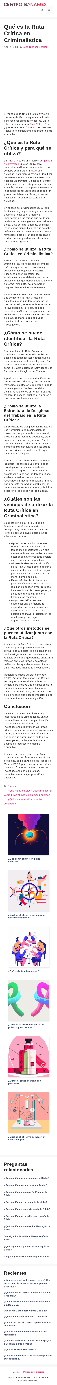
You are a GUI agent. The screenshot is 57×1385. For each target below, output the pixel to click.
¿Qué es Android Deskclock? (20, 1350)
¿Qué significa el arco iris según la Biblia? (27, 1209)
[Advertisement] (28, 82)
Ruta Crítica (36, 124)
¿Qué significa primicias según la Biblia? (26, 1178)
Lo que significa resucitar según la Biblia (26, 1257)
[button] (42, 10)
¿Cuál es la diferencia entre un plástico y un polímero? (26, 1026)
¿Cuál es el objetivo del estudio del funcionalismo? (26, 916)
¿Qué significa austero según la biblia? (25, 1202)
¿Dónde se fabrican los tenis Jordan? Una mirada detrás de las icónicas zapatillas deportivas (27, 1283)
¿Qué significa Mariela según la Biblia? (25, 1185)
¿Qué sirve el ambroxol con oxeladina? (25, 1316)
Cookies (17, 1372)
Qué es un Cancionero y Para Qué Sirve (26, 1311)
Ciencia (12, 786)
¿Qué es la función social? (23, 971)
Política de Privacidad (33, 1372)
